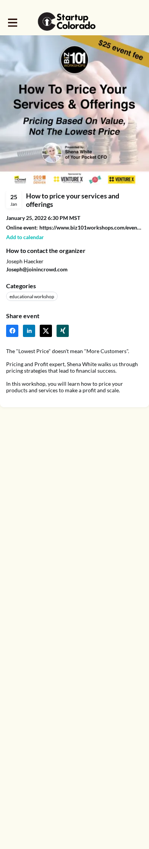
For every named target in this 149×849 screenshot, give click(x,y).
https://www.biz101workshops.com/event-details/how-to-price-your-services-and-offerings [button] (91, 227)
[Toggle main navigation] (12, 22)
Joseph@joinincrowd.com (37, 269)
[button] (25, 237)
